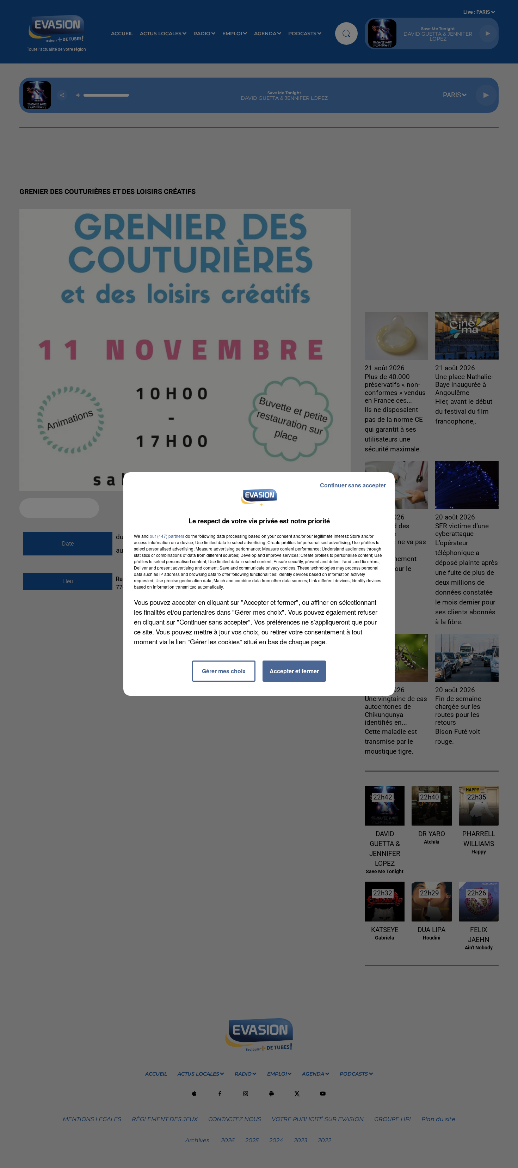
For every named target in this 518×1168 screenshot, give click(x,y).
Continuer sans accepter (353, 485)
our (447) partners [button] (167, 536)
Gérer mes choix (224, 671)
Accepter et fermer (294, 671)
